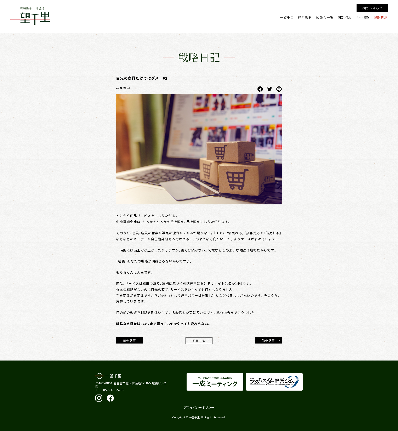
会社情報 (363, 17)
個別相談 (344, 17)
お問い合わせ (372, 7)
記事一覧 (199, 341)
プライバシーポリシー (199, 407)
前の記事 (129, 340)
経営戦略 (305, 17)
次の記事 (268, 340)
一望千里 (287, 17)
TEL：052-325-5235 (109, 390)
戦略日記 (381, 17)
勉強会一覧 (324, 17)
